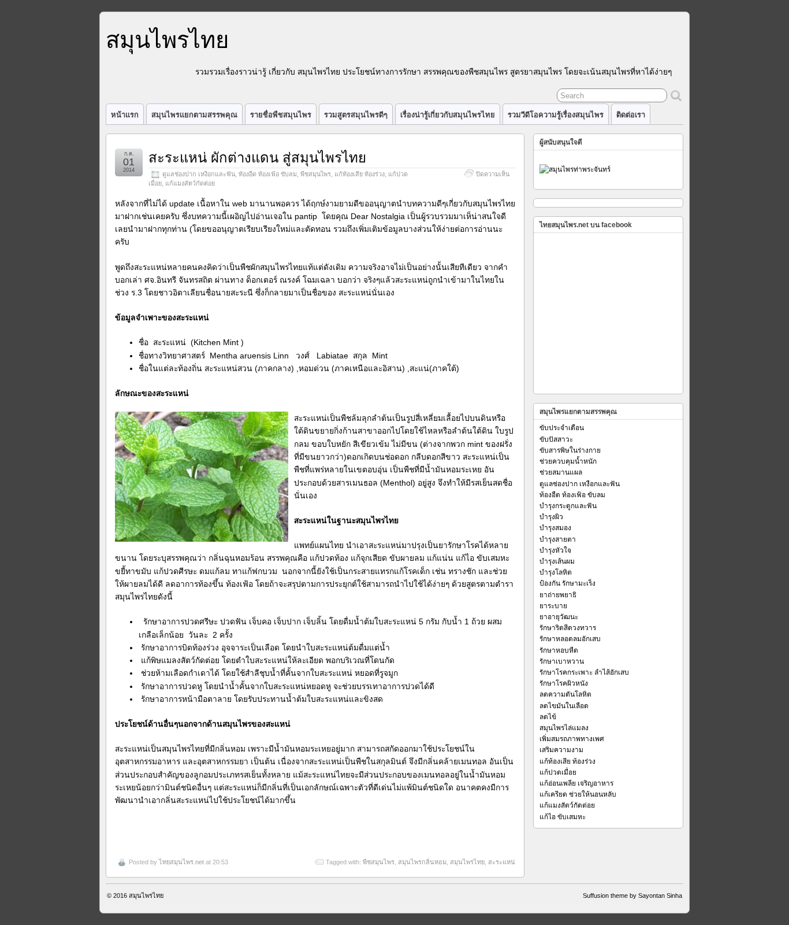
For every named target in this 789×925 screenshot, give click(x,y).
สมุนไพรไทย (167, 40)
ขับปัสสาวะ (556, 439)
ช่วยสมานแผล (560, 472)
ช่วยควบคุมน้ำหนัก (568, 461)
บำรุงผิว (551, 517)
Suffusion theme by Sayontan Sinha (632, 895)
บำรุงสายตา (557, 539)
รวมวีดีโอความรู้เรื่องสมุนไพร (556, 114)
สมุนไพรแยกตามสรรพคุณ (194, 114)
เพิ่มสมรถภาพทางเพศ (571, 739)
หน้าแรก (125, 114)
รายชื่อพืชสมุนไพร (280, 114)
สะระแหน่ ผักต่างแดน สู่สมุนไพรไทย (257, 157)
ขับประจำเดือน (561, 428)
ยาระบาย (553, 606)
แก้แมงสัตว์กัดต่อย (190, 183)
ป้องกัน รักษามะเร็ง (567, 583)
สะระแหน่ (501, 862)
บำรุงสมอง (555, 528)
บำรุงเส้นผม (557, 561)
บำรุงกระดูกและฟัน (568, 506)
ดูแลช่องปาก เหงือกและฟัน (198, 174)
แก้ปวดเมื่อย (557, 772)
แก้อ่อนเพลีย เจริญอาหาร (576, 783)
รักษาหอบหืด (558, 650)
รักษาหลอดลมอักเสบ (570, 639)
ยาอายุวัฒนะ (558, 617)
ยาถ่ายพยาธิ (557, 595)
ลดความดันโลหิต (565, 694)
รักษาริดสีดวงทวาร (567, 628)
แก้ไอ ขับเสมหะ (562, 817)
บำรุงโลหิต (555, 572)
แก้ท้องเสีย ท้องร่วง (359, 174)
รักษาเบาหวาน (561, 661)
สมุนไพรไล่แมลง (564, 728)
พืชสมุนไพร (315, 174)
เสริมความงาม (561, 750)
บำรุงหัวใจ (555, 550)
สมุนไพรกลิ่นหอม (422, 862)
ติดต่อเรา (630, 114)
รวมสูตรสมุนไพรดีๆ (356, 114)
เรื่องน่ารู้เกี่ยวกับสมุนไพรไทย (447, 114)
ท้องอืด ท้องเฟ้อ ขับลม (268, 174)
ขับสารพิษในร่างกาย (570, 450)
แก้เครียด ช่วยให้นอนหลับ (577, 794)
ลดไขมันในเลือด (564, 706)
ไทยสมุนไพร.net (181, 862)
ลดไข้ (547, 717)
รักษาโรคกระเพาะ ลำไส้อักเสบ (584, 672)
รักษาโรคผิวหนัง (563, 683)
